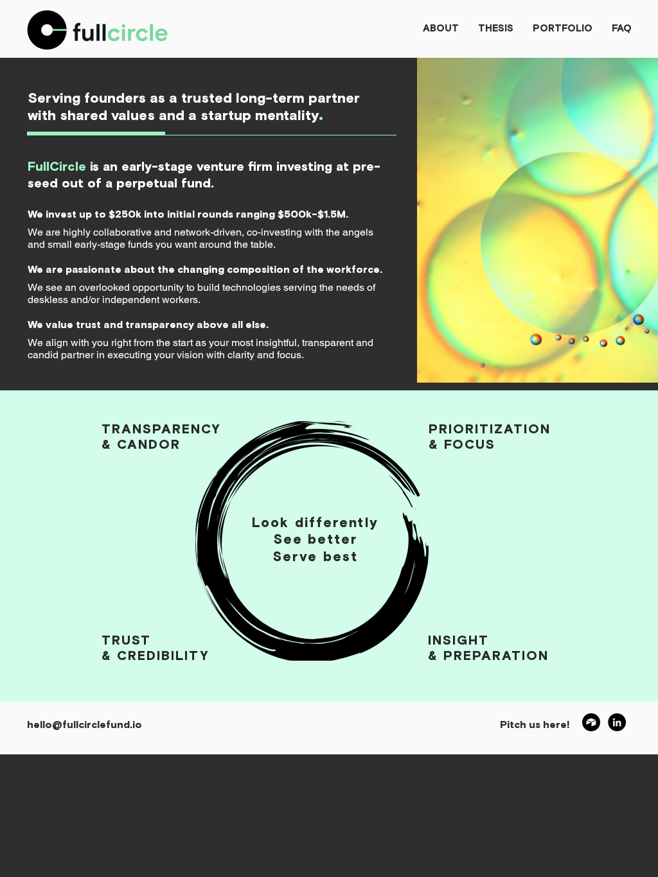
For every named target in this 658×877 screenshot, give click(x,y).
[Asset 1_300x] (591, 722)
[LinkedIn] (617, 722)
